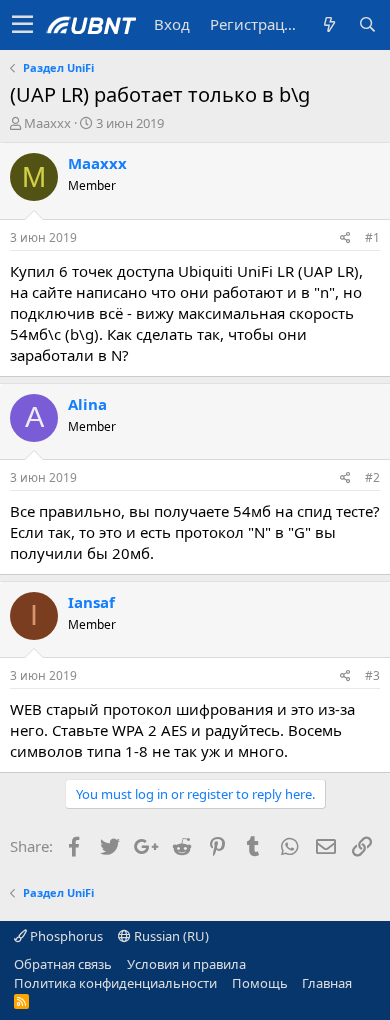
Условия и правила (186, 964)
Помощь (260, 983)
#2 (372, 477)
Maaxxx (47, 123)
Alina (87, 404)
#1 (372, 237)
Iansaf (91, 602)
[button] (22, 25)
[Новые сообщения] (329, 24)
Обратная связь (63, 964)
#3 (372, 675)
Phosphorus (65, 936)
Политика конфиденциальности (115, 983)
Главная (327, 983)
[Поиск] (367, 24)
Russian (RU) (170, 936)
